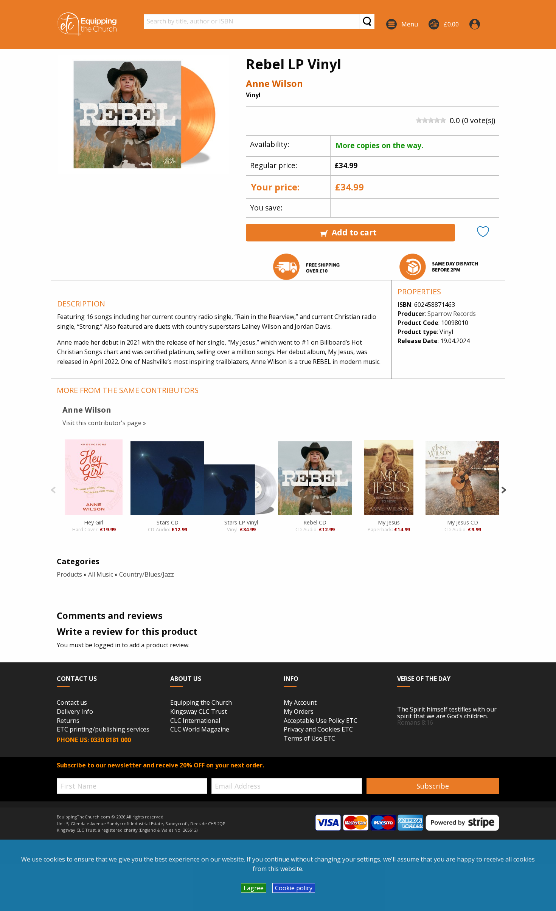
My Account (300, 702)
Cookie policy (293, 888)
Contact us (72, 702)
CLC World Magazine (199, 729)
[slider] (431, 120)
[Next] (503, 489)
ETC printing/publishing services (103, 729)
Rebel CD (314, 522)
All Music (100, 574)
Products (69, 574)
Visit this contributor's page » (104, 423)
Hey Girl (93, 522)
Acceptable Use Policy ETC (320, 721)
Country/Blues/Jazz (146, 574)
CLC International (195, 721)
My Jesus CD (462, 522)
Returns (68, 721)
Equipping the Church (201, 702)
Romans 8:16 (415, 722)
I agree (254, 888)
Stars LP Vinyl (241, 522)
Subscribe (432, 785)
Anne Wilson (274, 83)
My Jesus (389, 522)
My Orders (299, 711)
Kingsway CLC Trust (198, 711)
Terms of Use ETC (309, 738)
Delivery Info (75, 711)
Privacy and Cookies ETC (318, 729)
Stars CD (168, 522)
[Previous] (53, 489)
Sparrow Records (451, 313)
